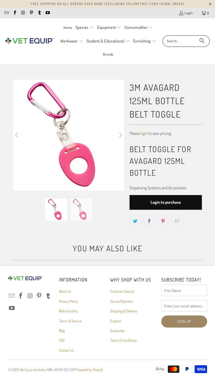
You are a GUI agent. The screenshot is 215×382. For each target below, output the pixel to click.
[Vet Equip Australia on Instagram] (22, 13)
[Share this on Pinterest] (163, 221)
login (144, 133)
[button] (85, 28)
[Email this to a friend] (177, 221)
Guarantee (117, 330)
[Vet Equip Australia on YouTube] (47, 13)
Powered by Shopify (89, 369)
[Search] (202, 41)
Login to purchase (165, 202)
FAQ (61, 340)
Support (115, 321)
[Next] (120, 135)
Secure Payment (121, 301)
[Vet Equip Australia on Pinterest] (31, 13)
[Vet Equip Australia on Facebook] (14, 13)
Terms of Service (70, 321)
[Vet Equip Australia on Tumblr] (39, 13)
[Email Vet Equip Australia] (6, 13)
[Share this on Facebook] (149, 221)
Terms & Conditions (123, 340)
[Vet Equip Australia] (29, 41)
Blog (62, 330)
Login (189, 13)
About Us (65, 291)
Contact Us (66, 350)
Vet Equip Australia (32, 369)
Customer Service (122, 291)
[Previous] (17, 135)
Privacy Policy (68, 301)
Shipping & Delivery (123, 311)
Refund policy (68, 311)
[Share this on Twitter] (135, 221)
